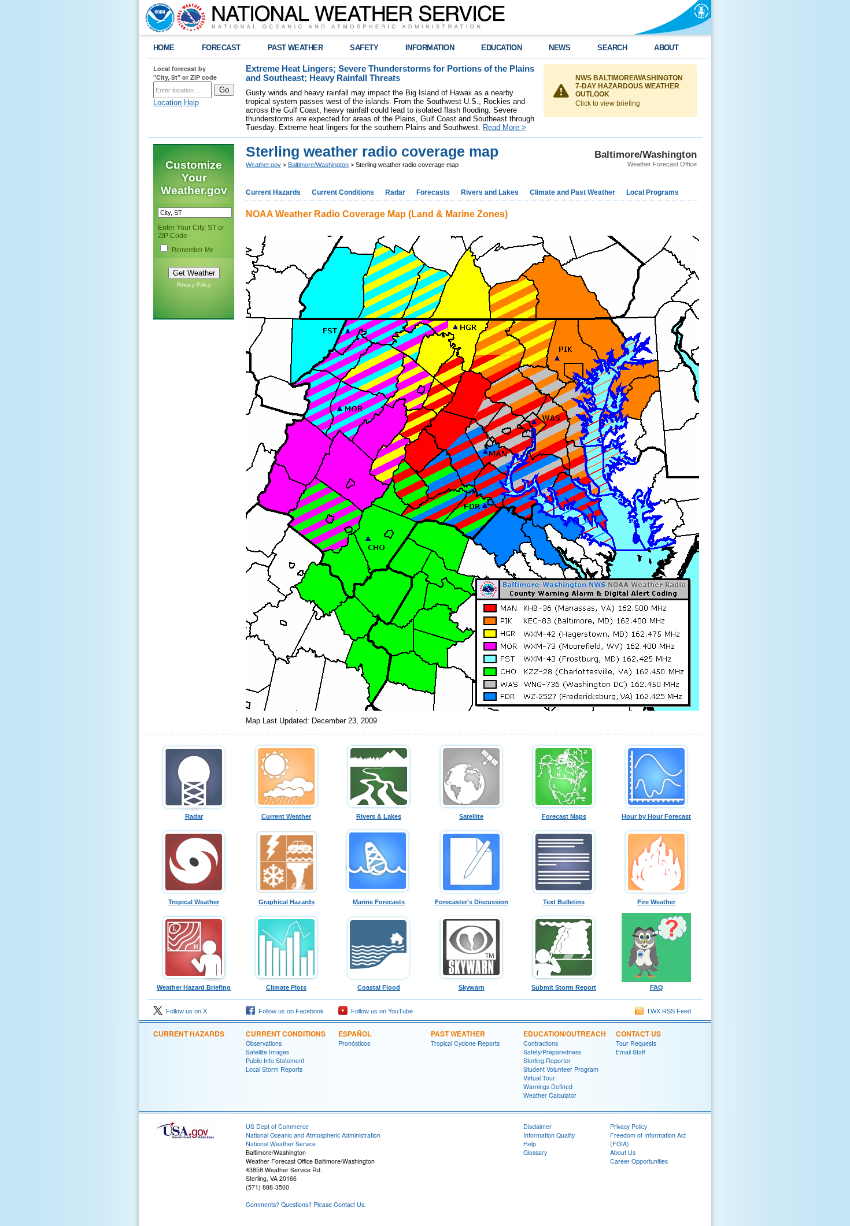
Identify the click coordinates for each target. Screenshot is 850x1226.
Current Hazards (273, 192)
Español (354, 1033)
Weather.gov (263, 164)
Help (529, 1143)
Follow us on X (184, 1011)
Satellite (471, 816)
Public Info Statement (275, 1060)
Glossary (535, 1152)
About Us (622, 1152)
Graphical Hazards (286, 901)
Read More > (504, 127)
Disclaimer (537, 1126)
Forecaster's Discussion (471, 901)
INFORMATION (429, 47)
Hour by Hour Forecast (656, 816)
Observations (264, 1043)
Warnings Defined (547, 1086)
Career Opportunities (639, 1161)
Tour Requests (636, 1043)
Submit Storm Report (563, 987)
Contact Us (638, 1033)
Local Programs (652, 192)
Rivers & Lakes (378, 816)
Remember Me (192, 249)
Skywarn (472, 987)
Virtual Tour (539, 1077)
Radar (395, 192)
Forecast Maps (564, 816)
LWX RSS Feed (667, 1011)
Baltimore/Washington (318, 164)
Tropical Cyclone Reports (465, 1043)
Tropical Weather (193, 901)
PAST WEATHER (295, 47)
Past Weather (458, 1033)
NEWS (559, 47)
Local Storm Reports (274, 1069)
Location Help (176, 102)
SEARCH (612, 47)
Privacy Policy (194, 285)
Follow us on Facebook (289, 1011)
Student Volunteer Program (560, 1069)
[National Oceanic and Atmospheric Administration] (157, 17)
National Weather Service (281, 1143)
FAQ (656, 987)
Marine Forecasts (379, 901)
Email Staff (630, 1051)
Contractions (540, 1043)
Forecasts (433, 192)
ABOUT (666, 47)
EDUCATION (501, 47)
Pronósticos (354, 1043)
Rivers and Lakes (490, 192)
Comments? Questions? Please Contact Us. (306, 1204)
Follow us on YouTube (380, 1011)
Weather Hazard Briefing (194, 987)
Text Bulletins (564, 901)
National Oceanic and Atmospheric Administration (313, 1135)
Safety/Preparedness (552, 1051)
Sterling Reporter (547, 1060)
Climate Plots (286, 987)
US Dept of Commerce (277, 1126)
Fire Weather (656, 901)
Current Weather (286, 816)
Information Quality (549, 1135)
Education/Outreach (564, 1033)
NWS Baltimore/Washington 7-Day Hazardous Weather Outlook (629, 86)
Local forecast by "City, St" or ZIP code (185, 72)
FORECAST (221, 47)
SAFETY (364, 47)
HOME (164, 47)
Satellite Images (267, 1051)
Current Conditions (343, 192)
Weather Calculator (549, 1095)
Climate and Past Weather (572, 192)
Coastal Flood (378, 987)
